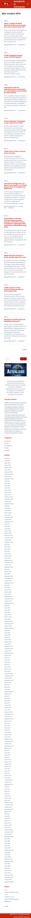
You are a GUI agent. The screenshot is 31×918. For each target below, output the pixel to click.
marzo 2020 (7, 590)
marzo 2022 (7, 553)
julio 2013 (7, 750)
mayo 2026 (7, 463)
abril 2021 (7, 569)
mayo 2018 (7, 635)
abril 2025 (7, 488)
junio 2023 (7, 526)
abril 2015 (7, 703)
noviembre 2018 (8, 623)
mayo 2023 (7, 528)
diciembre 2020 (8, 576)
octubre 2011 (8, 782)
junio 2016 (7, 687)
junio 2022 (7, 547)
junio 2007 (7, 863)
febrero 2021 (7, 571)
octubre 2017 (8, 651)
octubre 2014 (8, 716)
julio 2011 (7, 787)
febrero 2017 (7, 669)
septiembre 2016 (8, 680)
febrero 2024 (7, 513)
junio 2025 (7, 483)
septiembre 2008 (8, 850)
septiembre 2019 (8, 603)
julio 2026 (7, 458)
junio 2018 (7, 633)
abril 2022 (7, 551)
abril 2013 (7, 757)
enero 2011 (7, 800)
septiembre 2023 (8, 522)
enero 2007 (7, 873)
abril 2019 (7, 612)
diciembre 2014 (8, 712)
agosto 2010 (7, 811)
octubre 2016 (8, 678)
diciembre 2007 (8, 859)
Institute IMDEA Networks (11, 899)
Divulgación (7, 441)
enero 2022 (7, 558)
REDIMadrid (7, 901)
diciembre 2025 (8, 472)
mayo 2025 (7, 485)
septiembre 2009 (8, 836)
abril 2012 (7, 773)
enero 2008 (7, 857)
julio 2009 (7, 839)
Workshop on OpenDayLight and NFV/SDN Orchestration (14, 320)
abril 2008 (7, 854)
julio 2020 (7, 585)
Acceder (6, 906)
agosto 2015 (7, 694)
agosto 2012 (7, 766)
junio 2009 (7, 841)
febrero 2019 (7, 617)
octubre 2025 (8, 476)
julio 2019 (7, 605)
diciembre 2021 (8, 560)
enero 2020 (7, 594)
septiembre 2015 (8, 691)
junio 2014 (7, 725)
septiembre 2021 (8, 567)
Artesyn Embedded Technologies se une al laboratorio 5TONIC (14, 122)
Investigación (8, 445)
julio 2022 (7, 544)
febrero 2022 (7, 556)
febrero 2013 (7, 762)
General (6, 20)
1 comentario (11, 208)
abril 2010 (7, 821)
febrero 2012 (7, 775)
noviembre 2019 (8, 599)
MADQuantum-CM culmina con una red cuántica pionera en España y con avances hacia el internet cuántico (15, 431)
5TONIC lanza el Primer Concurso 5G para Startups (14, 152)
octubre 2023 (8, 519)
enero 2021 (7, 574)
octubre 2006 (8, 879)
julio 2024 (7, 506)
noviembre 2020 (8, 578)
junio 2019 (7, 608)
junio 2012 (7, 768)
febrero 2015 (7, 707)
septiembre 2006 (8, 882)
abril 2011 (7, 793)
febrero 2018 (7, 642)
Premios (6, 448)
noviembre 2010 (8, 805)
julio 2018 (7, 630)
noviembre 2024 (8, 499)
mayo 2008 (7, 852)
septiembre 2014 (8, 719)
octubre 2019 (8, 601)
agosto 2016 (7, 682)
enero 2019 (7, 619)
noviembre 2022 (8, 537)
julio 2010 (7, 814)
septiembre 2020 (8, 583)
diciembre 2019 (8, 596)
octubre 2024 (8, 501)
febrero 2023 (7, 533)
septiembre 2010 (8, 809)
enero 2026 (7, 470)
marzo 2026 (7, 465)
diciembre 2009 (8, 830)
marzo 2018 (7, 639)
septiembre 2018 (8, 628)
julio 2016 (7, 685)
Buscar (23, 359)
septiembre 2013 (8, 746)
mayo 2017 (7, 662)
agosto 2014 (7, 721)
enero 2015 (7, 710)
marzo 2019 (7, 614)
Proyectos (7, 450)
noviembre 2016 (8, 676)
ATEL (5, 890)
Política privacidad (18, 917)
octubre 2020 (8, 581)
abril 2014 (7, 730)
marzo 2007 (7, 870)
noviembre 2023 (8, 517)
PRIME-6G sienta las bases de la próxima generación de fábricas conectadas (15, 403)
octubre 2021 (8, 565)
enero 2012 (7, 777)
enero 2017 (7, 671)
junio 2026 (7, 461)
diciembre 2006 (8, 875)
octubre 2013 (8, 743)
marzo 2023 (7, 531)
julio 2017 (7, 657)
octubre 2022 (8, 540)
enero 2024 (7, 515)
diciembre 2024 (8, 497)
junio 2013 (7, 753)
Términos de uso (14, 914)
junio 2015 (7, 698)
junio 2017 (7, 660)
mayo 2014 (7, 728)
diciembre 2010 (8, 802)
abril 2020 (7, 587)
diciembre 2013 (8, 739)
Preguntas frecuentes (24, 914)
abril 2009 (7, 845)
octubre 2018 (8, 626)
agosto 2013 (7, 748)
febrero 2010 (7, 825)
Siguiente (24, 349)
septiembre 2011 (8, 784)
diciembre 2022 (8, 535)
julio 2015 (7, 696)
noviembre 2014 (8, 714)
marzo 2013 (7, 759)
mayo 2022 (7, 549)
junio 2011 (7, 789)
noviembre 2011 (8, 780)
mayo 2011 (7, 791)
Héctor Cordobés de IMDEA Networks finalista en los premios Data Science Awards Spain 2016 (15, 25)
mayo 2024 (7, 508)
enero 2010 (7, 827)
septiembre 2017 (8, 653)
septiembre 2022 (8, 542)
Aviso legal (27, 917)
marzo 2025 (7, 490)
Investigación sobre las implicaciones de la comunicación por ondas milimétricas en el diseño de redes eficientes (15, 90)
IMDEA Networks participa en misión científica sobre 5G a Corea (15, 256)
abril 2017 (7, 664)
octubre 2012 (8, 764)
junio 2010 (7, 816)
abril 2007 (7, 868)
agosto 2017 (7, 655)
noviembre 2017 (8, 648)
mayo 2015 (7, 701)
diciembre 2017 (8, 646)
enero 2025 (7, 494)
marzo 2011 (7, 796)
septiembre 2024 (8, 504)
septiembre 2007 (8, 861)
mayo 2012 (7, 771)
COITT (6, 894)
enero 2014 (7, 737)
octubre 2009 (8, 834)
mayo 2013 (7, 755)
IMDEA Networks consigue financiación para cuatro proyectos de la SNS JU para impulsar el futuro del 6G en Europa (15, 425)
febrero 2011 (7, 798)
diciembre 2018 (8, 621)
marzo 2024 (7, 510)
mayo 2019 (7, 610)
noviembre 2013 (8, 741)
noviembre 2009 (8, 832)
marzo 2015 (7, 705)
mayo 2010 (7, 818)
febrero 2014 (7, 734)
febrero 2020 (7, 592)
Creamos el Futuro (9, 897)
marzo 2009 (7, 848)
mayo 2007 (7, 866)
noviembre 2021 (8, 562)
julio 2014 (7, 723)
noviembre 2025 (8, 474)
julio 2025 (7, 481)
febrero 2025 (7, 492)
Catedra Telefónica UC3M (11, 892)
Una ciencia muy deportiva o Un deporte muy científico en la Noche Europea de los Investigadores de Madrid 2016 (15, 186)
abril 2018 (7, 637)
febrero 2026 (7, 467)
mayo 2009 (7, 843)
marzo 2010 (7, 823)
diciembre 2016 (8, 673)
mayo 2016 (7, 689)
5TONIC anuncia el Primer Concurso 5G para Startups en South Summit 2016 (13, 289)
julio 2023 (7, 524)
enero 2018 (7, 644)
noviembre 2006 (8, 877)
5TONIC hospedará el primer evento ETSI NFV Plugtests (13, 56)
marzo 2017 (7, 667)
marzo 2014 (7, 732)
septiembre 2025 (8, 479)
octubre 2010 (8, 807)
